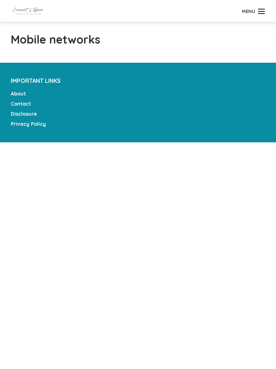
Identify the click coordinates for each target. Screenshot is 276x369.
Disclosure (24, 114)
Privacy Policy (28, 124)
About (18, 93)
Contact (21, 104)
